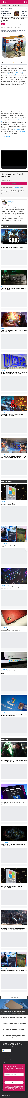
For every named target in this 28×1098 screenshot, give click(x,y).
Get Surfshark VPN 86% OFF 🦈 (16, 5)
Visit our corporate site (12, 1046)
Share (5, 62)
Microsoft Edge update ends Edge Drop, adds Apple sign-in (14, 1024)
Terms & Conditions (12, 1088)
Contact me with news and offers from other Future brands (14, 1078)
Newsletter (24, 62)
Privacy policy (5, 1062)
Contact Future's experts (7, 1059)
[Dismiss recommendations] (26, 9)
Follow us (16, 62)
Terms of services (17, 187)
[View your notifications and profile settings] (20, 2)
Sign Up (14, 1082)
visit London (16, 130)
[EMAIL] (9, 205)
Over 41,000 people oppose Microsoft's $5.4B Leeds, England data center (14, 1036)
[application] (14, 158)
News (3, 24)
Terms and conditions (7, 1056)
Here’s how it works (13, 31)
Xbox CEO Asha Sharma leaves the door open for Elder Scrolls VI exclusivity (14, 1018)
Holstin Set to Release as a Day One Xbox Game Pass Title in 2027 (13, 1030)
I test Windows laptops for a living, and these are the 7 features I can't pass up (14, 1012)
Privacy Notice (19, 189)
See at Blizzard (5, 136)
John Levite (9, 24)
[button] (26, 2)
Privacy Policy (18, 1087)
